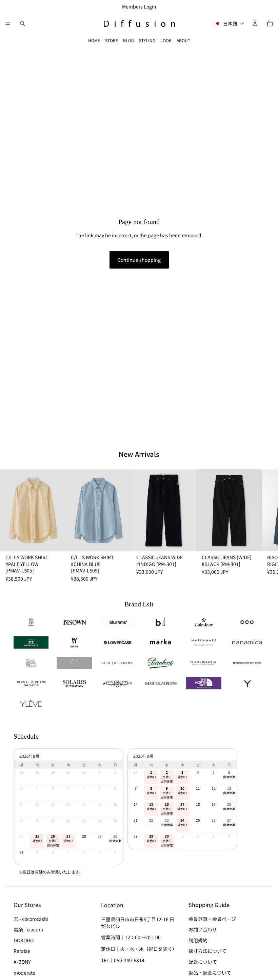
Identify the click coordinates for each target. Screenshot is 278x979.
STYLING (147, 40)
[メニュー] (8, 23)
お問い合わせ (202, 929)
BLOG (128, 40)
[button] (229, 23)
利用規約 (197, 940)
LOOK (166, 40)
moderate (24, 972)
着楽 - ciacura (28, 929)
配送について (202, 961)
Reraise (22, 951)
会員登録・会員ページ (212, 918)
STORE (111, 40)
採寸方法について (207, 951)
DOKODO (24, 940)
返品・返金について (209, 972)
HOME (94, 40)
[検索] (22, 23)
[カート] (269, 23)
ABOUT (183, 40)
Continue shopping (139, 259)
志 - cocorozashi (31, 918)
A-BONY (22, 961)
